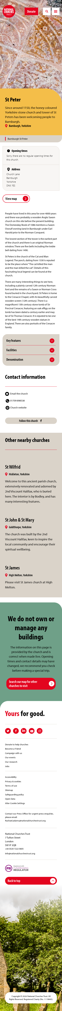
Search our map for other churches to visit (23, 683)
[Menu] (55, 11)
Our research (11, 761)
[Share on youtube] (31, 731)
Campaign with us (13, 753)
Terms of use (11, 785)
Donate (31, 11)
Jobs (7, 766)
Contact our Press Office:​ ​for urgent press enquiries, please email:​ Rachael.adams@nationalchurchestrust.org (29, 817)
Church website (18, 407)
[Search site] (47, 11)
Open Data (10, 798)
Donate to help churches (16, 744)
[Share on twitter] (8, 731)
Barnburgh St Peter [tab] (18, 138)
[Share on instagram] (39, 731)
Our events (10, 757)
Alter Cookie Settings (15, 803)
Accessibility (11, 776)
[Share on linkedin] (24, 731)
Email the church (19, 393)
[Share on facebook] (16, 731)
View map (11, 198)
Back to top (14, 880)
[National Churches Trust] (9, 11)
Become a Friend (13, 748)
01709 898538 (17, 400)
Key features (13, 340)
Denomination (14, 359)
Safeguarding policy (14, 794)
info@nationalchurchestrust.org (20, 853)
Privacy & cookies (13, 781)
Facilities (11, 350)
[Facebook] (41, 420)
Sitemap (9, 790)
